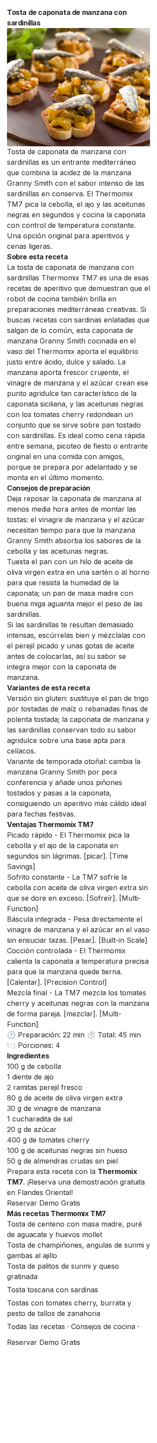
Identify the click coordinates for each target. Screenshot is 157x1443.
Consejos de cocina (103, 1326)
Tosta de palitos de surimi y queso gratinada (63, 1271)
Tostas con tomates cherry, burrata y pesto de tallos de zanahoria (69, 1308)
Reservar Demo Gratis (43, 1203)
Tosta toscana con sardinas (52, 1289)
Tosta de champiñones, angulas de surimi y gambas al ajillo (78, 1250)
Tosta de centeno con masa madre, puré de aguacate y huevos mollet (74, 1229)
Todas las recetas (36, 1326)
